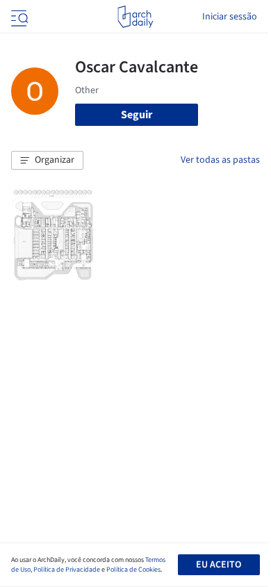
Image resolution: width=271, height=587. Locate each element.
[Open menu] (18, 16)
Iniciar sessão (229, 17)
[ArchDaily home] (135, 17)
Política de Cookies (133, 569)
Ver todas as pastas (220, 160)
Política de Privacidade (66, 569)
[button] (47, 160)
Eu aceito (218, 565)
